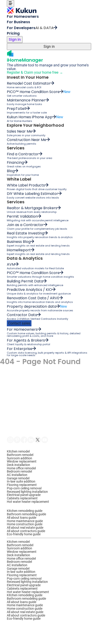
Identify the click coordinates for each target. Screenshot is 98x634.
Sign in (15, 39)
